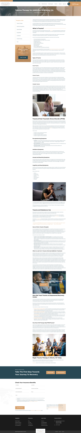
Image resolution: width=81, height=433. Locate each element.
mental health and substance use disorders (56, 49)
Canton (57, 406)
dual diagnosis (38, 218)
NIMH (51, 127)
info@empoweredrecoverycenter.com (69, 0)
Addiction (60, 3)
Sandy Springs (60, 407)
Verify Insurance (54, 284)
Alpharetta (53, 406)
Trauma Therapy (20, 23)
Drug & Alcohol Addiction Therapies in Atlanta (25, 12)
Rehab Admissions (44, 3)
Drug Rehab (19, 32)
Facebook (56, 431)
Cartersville (60, 406)
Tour (17, 41)
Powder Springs (55, 407)
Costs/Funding (19, 38)
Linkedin (63, 431)
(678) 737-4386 (23, 57)
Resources (64, 3)
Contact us (34, 362)
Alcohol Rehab (19, 29)
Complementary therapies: (38, 317)
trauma (51, 30)
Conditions (19, 35)
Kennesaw (48, 407)
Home (16, 12)
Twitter (60, 431)
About (39, 3)
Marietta (51, 407)
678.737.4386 (43, 284)
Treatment (55, 3)
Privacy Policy (31, 401)
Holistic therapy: (36, 314)
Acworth (50, 406)
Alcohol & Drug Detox (20, 26)
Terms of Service (35, 401)
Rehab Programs (50, 3)
